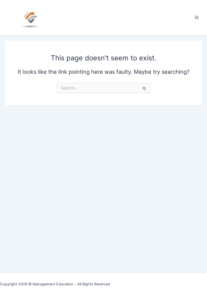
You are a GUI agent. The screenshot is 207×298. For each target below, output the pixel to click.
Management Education (53, 284)
